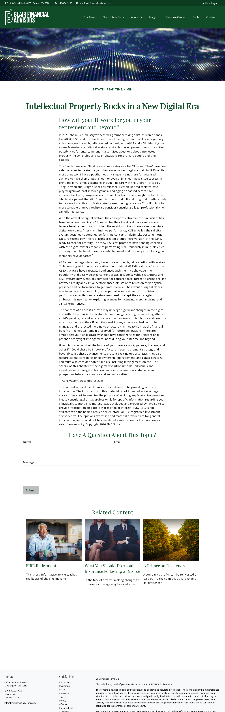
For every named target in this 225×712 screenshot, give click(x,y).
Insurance (64, 693)
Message (28, 462)
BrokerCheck (165, 684)
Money (62, 700)
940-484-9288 (65, 3)
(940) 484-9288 (18, 682)
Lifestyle (63, 704)
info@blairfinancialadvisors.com (95, 3)
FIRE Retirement (41, 565)
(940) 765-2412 (19, 685)
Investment (64, 685)
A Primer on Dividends (164, 565)
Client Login (211, 3)
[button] (89, 17)
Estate (62, 689)
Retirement (64, 682)
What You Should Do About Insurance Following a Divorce (112, 568)
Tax (61, 696)
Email (117, 442)
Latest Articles (66, 707)
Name (27, 442)
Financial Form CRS (109, 678)
